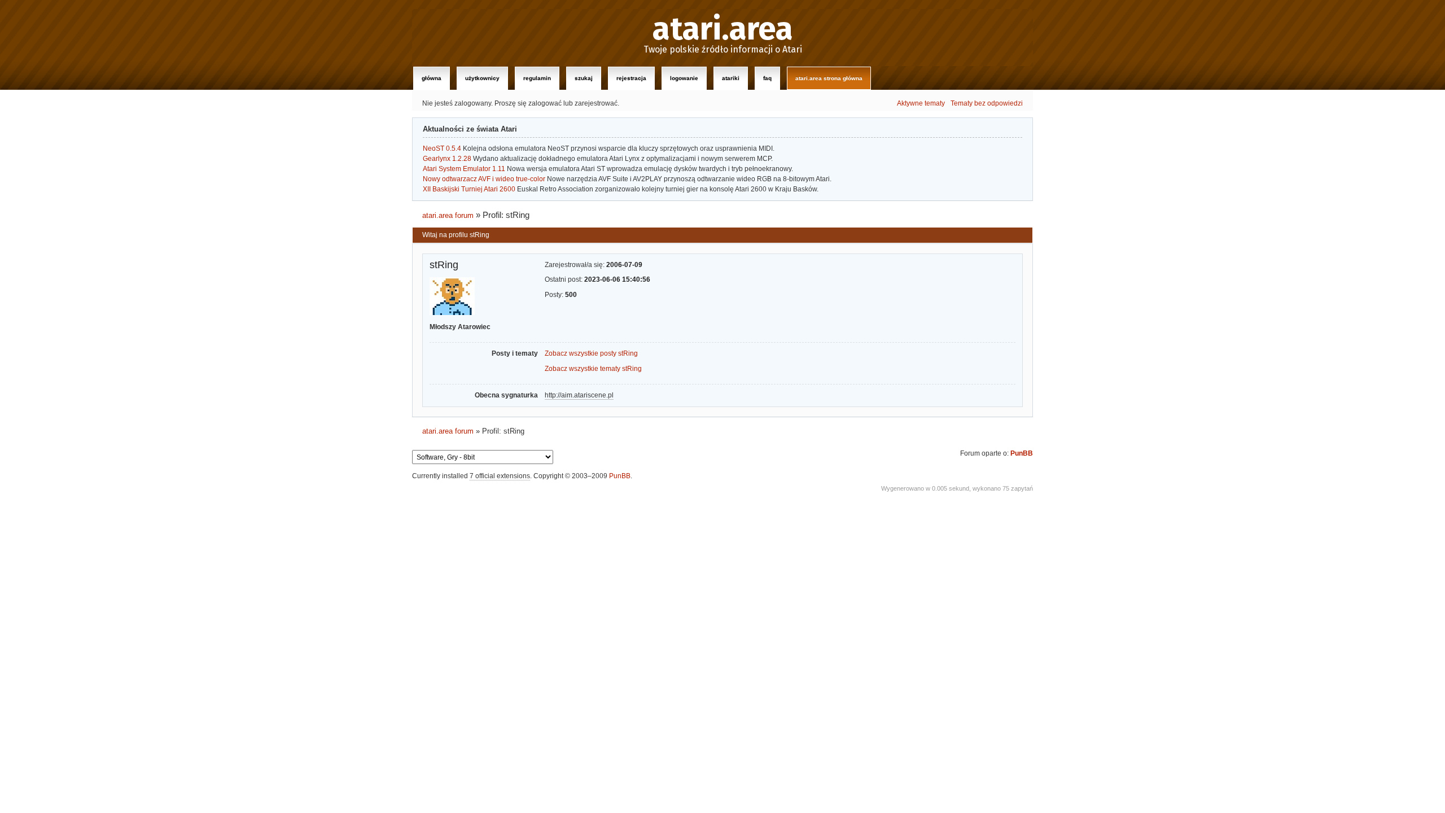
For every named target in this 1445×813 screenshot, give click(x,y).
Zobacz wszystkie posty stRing (591, 353)
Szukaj (584, 78)
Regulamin (537, 78)
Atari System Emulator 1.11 (464, 169)
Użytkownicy (482, 78)
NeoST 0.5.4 (442, 148)
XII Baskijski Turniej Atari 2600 (469, 189)
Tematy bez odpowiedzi (987, 103)
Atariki (730, 78)
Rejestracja (631, 78)
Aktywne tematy (921, 103)
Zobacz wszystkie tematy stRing (593, 369)
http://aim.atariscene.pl (579, 395)
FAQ (767, 78)
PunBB (1021, 453)
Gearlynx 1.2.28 (447, 159)
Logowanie (684, 78)
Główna (431, 78)
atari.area (723, 29)
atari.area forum (448, 215)
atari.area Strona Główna (828, 78)
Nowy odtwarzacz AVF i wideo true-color (484, 179)
